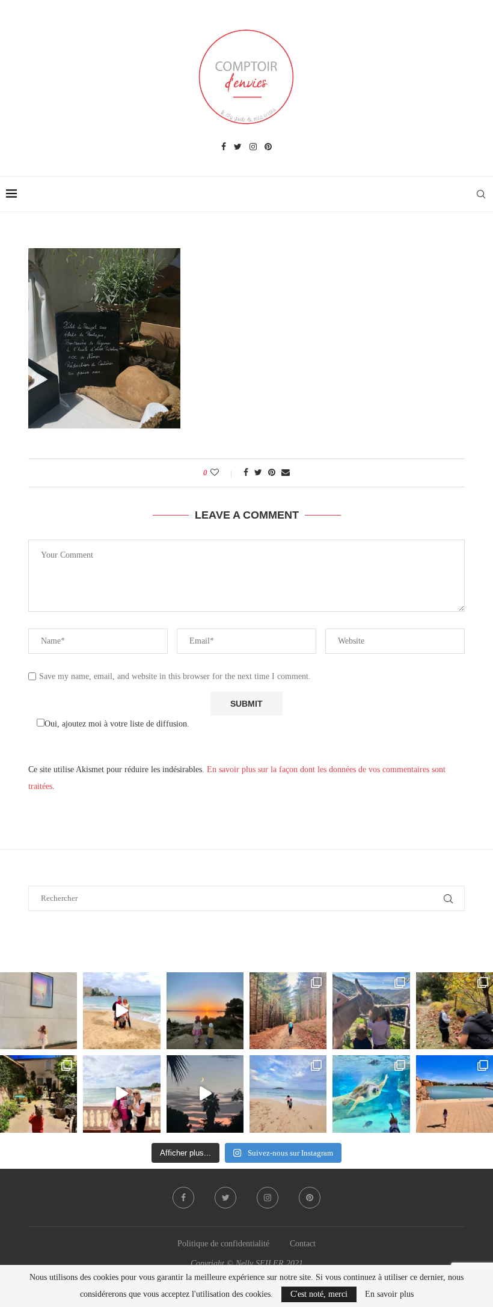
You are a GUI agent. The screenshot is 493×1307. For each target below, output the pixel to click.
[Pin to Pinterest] (271, 473)
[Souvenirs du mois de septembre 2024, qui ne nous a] (205, 1093)
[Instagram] (253, 147)
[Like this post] (222, 473)
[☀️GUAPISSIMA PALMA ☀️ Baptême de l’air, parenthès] (454, 1093)
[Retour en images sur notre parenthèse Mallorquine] (121, 1093)
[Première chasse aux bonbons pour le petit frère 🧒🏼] (38, 1093)
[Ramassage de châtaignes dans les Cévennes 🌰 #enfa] (454, 1010)
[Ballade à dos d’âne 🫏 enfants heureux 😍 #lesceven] (370, 1010)
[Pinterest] (268, 147)
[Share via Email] (285, 473)
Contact (303, 1243)
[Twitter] (238, 147)
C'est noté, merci (319, 1294)
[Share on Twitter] (258, 473)
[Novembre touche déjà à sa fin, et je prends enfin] (121, 1010)
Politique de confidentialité (223, 1243)
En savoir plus (389, 1294)
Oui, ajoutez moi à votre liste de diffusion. (116, 723)
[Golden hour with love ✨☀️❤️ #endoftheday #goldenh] (205, 1010)
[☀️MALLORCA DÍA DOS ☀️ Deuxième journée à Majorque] (370, 1093)
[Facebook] (223, 147)
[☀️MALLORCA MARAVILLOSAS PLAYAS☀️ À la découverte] (288, 1093)
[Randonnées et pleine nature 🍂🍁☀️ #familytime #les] (288, 1010)
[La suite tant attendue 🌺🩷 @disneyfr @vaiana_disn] (38, 1010)
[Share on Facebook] (245, 473)
